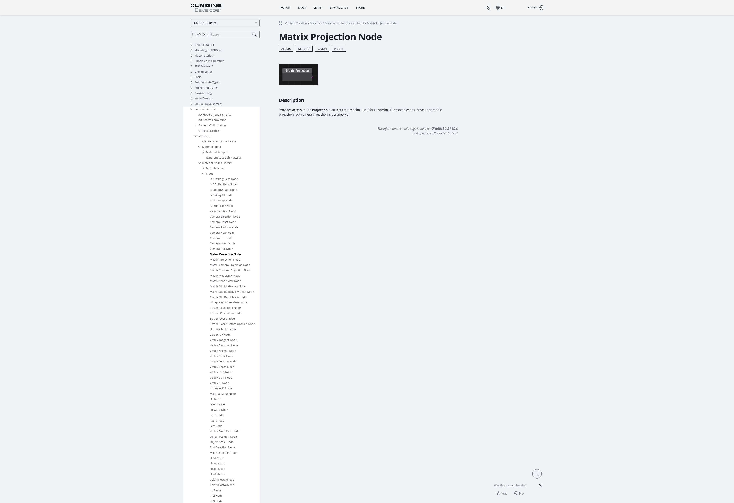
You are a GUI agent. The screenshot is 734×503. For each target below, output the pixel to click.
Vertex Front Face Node (225, 431)
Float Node (217, 458)
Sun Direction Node (222, 447)
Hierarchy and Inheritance (219, 141)
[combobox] (501, 7)
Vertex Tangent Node (223, 340)
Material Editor (211, 147)
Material (304, 49)
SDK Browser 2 (204, 66)
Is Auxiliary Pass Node (224, 179)
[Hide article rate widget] (540, 485)
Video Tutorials (204, 55)
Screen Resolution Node (225, 308)
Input (209, 173)
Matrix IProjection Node (225, 259)
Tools (198, 77)
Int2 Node (216, 495)
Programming (203, 93)
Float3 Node (217, 469)
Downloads (339, 7)
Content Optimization (212, 125)
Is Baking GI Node (221, 195)
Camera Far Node (221, 238)
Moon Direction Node (223, 453)
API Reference (203, 98)
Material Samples (217, 152)
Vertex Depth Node (222, 367)
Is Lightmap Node (221, 200)
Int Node (215, 490)
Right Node (217, 420)
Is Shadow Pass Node (223, 190)
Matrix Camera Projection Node (230, 265)
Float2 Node (217, 463)
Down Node (217, 404)
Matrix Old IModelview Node (228, 297)
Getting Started (204, 45)
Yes (504, 493)
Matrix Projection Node (225, 254)
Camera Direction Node (225, 216)
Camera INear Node (222, 243)
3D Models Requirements (214, 114)
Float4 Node (217, 474)
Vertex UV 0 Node (221, 372)
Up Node (215, 399)
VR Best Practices (209, 130)
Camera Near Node (222, 232)
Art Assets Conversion (212, 120)
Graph (322, 49)
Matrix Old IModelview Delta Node (232, 291)
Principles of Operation (209, 61)
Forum (286, 7)
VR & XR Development (208, 104)
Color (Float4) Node (222, 485)
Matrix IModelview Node (225, 281)
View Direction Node (223, 211)
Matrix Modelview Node (225, 275)
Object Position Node (223, 436)
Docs (302, 7)
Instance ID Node (221, 388)
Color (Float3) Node (222, 479)
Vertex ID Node (219, 383)
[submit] (254, 34)
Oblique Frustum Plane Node (228, 302)
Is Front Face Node (222, 206)
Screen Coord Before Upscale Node (232, 324)
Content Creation (205, 109)
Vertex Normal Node (223, 351)
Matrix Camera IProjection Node (230, 270)
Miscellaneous (215, 168)
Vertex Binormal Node (224, 345)
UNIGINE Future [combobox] (205, 23)
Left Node (216, 426)
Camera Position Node (224, 227)
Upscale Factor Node (223, 329)
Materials (204, 136)
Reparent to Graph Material (223, 157)
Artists (286, 49)
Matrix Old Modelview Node (228, 286)
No (521, 493)
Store (360, 7)
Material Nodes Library (217, 163)
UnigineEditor (203, 71)
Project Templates (206, 88)
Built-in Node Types (207, 82)
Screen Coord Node (222, 318)
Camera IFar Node (221, 249)
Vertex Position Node (223, 361)
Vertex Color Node (221, 356)
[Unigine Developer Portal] (206, 8)
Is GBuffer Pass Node (223, 184)
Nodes (339, 49)
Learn (318, 7)
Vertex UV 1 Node (221, 377)
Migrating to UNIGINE (208, 50)
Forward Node (219, 410)
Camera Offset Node (223, 222)
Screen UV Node (220, 334)
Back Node (216, 415)
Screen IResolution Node (225, 313)
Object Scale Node (221, 442)
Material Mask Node (223, 393)
